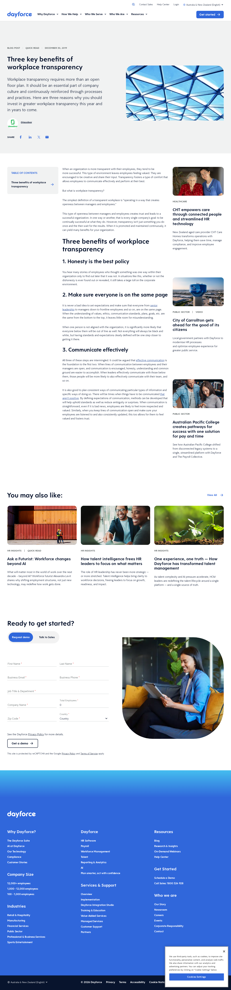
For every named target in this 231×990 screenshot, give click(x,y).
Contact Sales (146, 4)
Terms (122, 982)
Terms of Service (89, 753)
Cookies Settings (196, 976)
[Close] (224, 951)
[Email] (47, 137)
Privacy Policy (36, 734)
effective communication (150, 360)
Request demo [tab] (21, 637)
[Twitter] (39, 137)
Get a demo (20, 743)
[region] (196, 966)
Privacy (110, 982)
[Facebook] (20, 137)
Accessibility (137, 982)
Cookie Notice (157, 982)
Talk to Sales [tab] (47, 637)
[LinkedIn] (30, 137)
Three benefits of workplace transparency (28, 184)
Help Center (163, 4)
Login (176, 4)
